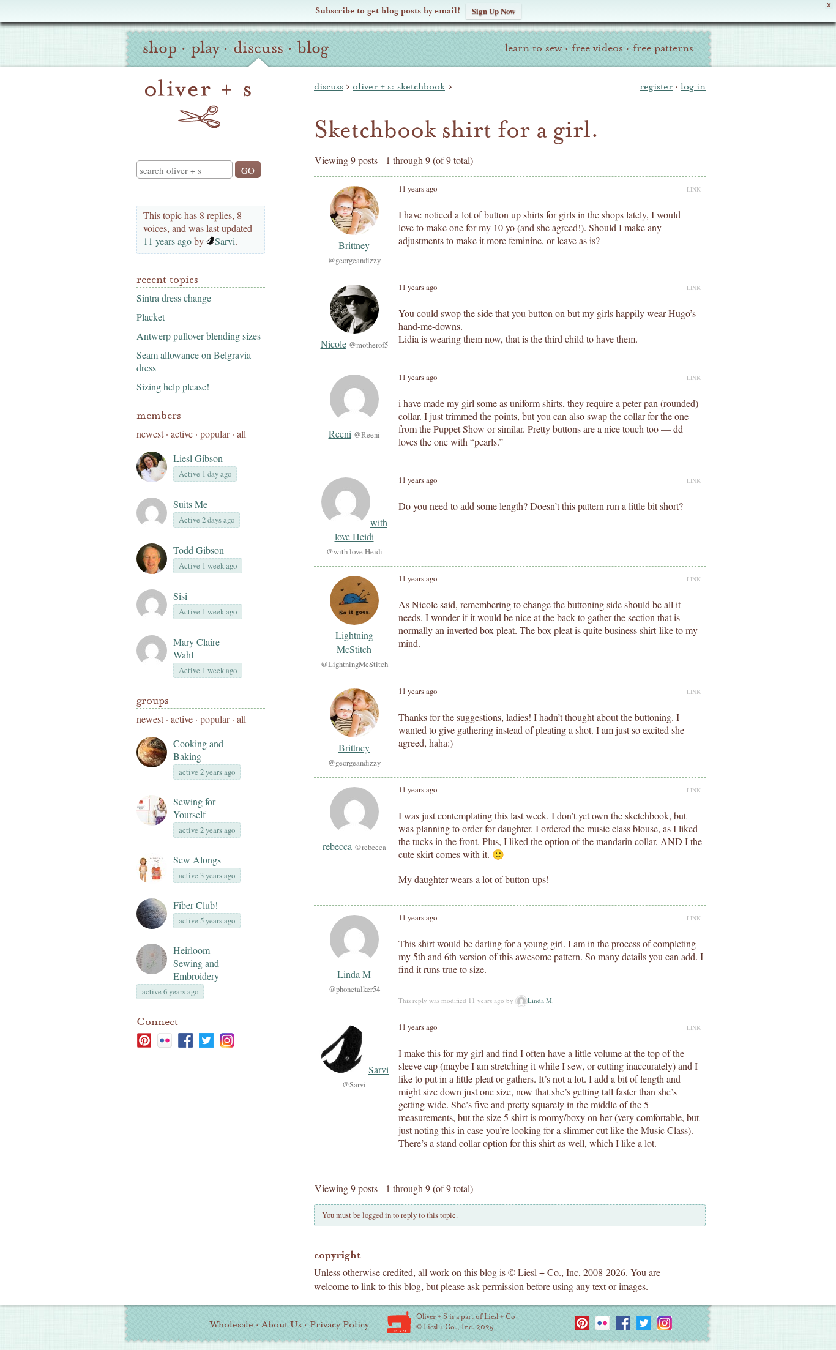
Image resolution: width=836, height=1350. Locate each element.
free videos (597, 48)
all (241, 433)
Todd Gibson (198, 549)
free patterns (663, 48)
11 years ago (167, 240)
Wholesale (231, 1324)
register (656, 86)
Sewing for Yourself (194, 808)
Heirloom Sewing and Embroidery (196, 963)
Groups (152, 700)
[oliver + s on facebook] (185, 1040)
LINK (694, 189)
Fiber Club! (195, 904)
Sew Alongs (197, 859)
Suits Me (190, 504)
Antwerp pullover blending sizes (198, 335)
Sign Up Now (493, 11)
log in (693, 86)
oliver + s (198, 103)
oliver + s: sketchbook (399, 86)
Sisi (180, 595)
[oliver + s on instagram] (227, 1040)
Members (158, 415)
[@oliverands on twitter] (206, 1040)
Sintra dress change (173, 297)
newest (149, 433)
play (205, 47)
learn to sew (533, 48)
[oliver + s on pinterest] (143, 1040)
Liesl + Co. (399, 1322)
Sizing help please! (172, 386)
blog (313, 47)
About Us (281, 1324)
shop (160, 47)
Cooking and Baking (198, 750)
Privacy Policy (339, 1324)
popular (215, 433)
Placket (150, 316)
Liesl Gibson (198, 458)
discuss (258, 47)
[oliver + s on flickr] (164, 1040)
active (182, 433)
